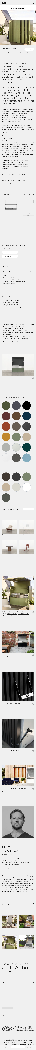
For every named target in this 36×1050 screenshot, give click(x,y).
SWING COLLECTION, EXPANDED (18, 7)
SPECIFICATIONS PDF (9, 256)
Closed (20, 239)
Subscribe (7, 1008)
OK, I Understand (18, 1047)
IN (33, 194)
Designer (22, 52)
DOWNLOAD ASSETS (9, 252)
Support (4, 1021)
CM (30, 194)
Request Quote (29, 49)
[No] (34, 1044)
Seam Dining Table (12, 613)
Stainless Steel (7, 982)
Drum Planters (8, 615)
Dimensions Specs (6, 52)
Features (16, 52)
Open (15, 239)
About (4, 1015)
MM (26, 194)
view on (29, 904)
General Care (6, 977)
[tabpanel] (18, 27)
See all (28, 509)
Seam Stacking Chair (23, 613)
